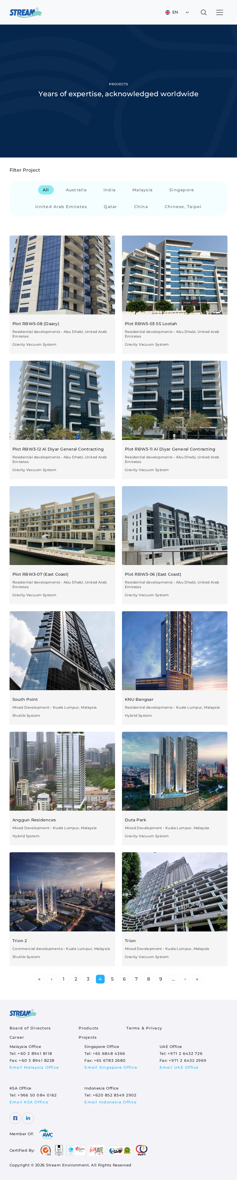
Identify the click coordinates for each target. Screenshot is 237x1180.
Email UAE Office (179, 1067)
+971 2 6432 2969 (187, 1060)
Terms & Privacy (144, 1028)
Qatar (110, 206)
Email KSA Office (29, 1102)
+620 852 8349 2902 (115, 1095)
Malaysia (142, 189)
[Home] (26, 12)
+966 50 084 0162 (37, 1095)
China (141, 206)
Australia (76, 189)
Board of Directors (30, 1028)
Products (89, 1028)
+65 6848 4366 (109, 1053)
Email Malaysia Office (34, 1067)
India (109, 189)
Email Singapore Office (110, 1067)
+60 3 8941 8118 (35, 1053)
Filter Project (25, 170)
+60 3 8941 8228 (36, 1060)
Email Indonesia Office (110, 1102)
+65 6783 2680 (110, 1060)
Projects (88, 1037)
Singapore (181, 189)
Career (17, 1037)
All (46, 189)
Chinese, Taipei (183, 206)
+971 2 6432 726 (185, 1053)
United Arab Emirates (61, 206)
